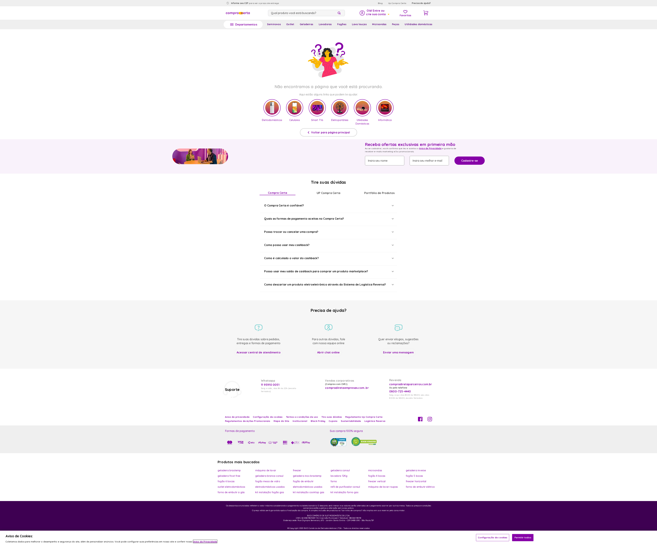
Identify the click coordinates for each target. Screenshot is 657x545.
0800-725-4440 (400, 391)
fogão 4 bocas (376, 475)
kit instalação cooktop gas (308, 492)
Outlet (290, 24)
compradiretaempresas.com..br (346, 388)
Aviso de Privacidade (430, 148)
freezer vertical (376, 481)
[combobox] (306, 13)
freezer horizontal (416, 481)
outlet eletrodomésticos (231, 486)
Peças (395, 24)
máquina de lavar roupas (383, 486)
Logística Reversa (374, 421)
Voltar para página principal (330, 132)
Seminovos (274, 24)
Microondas (379, 24)
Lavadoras (325, 24)
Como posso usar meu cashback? (287, 245)
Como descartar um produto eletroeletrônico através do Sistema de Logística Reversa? (325, 284)
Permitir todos (522, 537)
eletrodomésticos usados (270, 486)
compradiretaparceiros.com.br (410, 384)
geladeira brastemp (229, 470)
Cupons (333, 421)
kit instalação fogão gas (269, 492)
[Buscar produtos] (340, 13)
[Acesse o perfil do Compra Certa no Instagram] (430, 420)
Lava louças (359, 24)
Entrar (374, 13)
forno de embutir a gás (231, 492)
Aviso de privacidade (237, 417)
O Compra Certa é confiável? (284, 205)
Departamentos (246, 24)
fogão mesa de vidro (267, 481)
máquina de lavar (265, 470)
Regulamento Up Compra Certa (363, 417)
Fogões (341, 24)
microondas (375, 470)
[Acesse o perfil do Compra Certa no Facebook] (420, 420)
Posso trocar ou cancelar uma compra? (291, 231)
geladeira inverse (416, 470)
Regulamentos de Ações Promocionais (247, 421)
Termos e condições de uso (302, 417)
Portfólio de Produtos (379, 193)
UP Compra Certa (328, 193)
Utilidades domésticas (418, 24)
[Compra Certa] (238, 13)
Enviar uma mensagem (398, 352)
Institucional (300, 421)
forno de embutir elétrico (420, 486)
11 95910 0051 (270, 384)
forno (334, 481)
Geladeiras (306, 24)
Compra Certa (277, 192)
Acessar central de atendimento (259, 352)
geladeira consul (340, 470)
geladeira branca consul (269, 475)
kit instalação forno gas (344, 492)
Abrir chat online (328, 352)
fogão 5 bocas (414, 475)
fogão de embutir (303, 481)
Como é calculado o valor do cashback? (291, 258)
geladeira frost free (229, 475)
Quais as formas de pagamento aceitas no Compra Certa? (304, 218)
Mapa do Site (281, 421)
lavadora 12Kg (339, 475)
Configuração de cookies (492, 537)
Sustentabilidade (351, 421)
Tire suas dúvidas (331, 417)
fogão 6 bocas (226, 481)
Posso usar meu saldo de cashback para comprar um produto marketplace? (316, 271)
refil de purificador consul (345, 486)
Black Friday (318, 421)
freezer (297, 470)
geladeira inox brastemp (307, 475)
